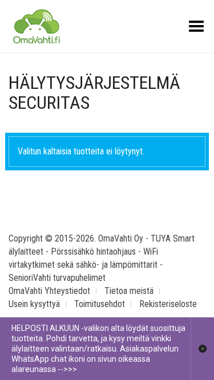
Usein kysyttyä (34, 304)
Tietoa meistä (129, 290)
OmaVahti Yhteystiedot (49, 290)
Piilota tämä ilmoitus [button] (202, 348)
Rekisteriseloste (168, 304)
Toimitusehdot (99, 304)
